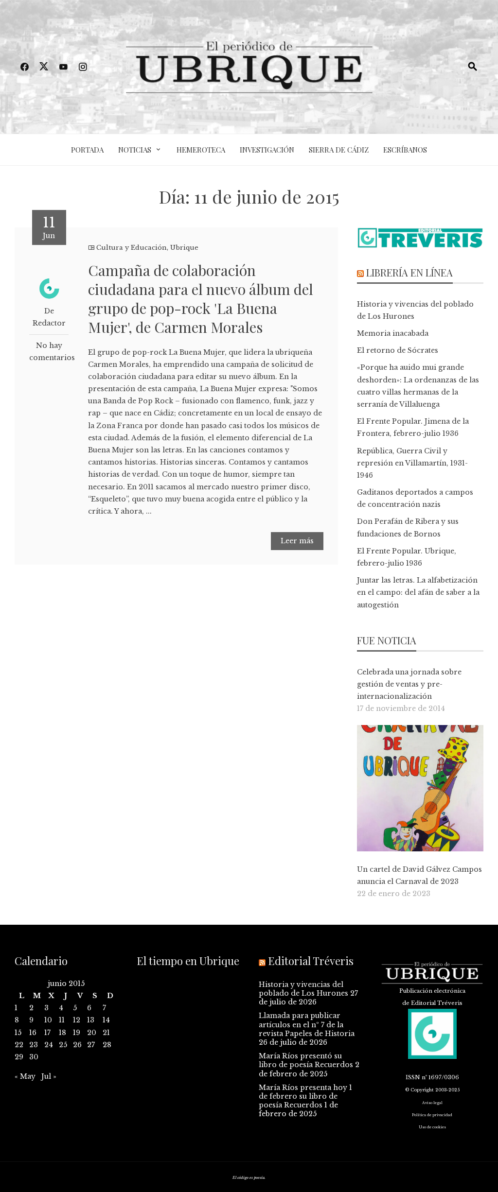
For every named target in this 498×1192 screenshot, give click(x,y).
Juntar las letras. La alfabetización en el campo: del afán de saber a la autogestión (418, 592)
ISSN (413, 1077)
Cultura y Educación (131, 247)
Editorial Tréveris (311, 960)
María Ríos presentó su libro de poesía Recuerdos (306, 1060)
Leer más (297, 540)
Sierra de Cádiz (339, 150)
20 (91, 1032)
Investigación (267, 150)
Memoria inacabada (392, 333)
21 (106, 1032)
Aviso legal (432, 1103)
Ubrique (184, 247)
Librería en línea (409, 272)
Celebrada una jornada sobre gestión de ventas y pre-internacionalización (409, 684)
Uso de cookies (432, 1127)
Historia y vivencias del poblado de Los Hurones (303, 989)
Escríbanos (405, 150)
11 (62, 1020)
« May (25, 1076)
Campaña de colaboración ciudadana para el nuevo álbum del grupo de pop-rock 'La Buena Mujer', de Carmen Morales (200, 298)
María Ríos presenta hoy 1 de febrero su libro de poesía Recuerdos (305, 1096)
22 (19, 1044)
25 (63, 1044)
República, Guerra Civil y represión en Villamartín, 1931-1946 (412, 463)
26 (77, 1044)
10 (48, 1020)
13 (90, 1020)
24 (48, 1044)
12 (76, 1020)
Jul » (48, 1076)
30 (33, 1057)
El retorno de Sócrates (397, 350)
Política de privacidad (432, 1115)
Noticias (134, 150)
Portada (87, 150)
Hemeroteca (201, 150)
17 (47, 1032)
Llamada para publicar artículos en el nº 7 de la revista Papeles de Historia (307, 1024)
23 (33, 1044)
